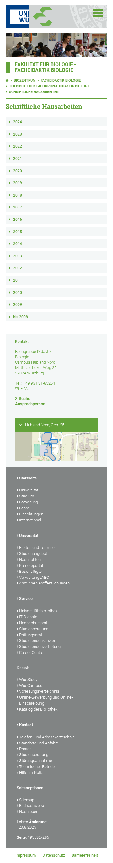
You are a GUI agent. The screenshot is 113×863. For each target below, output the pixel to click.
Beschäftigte (30, 571)
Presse (25, 748)
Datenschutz (53, 855)
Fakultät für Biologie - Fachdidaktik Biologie (45, 67)
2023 (17, 134)
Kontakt (26, 724)
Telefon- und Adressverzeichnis (47, 737)
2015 (17, 232)
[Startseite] (7, 81)
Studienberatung (33, 628)
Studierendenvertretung (40, 646)
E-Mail (25, 388)
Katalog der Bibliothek (38, 709)
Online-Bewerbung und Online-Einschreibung (46, 700)
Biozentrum (25, 81)
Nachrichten (30, 559)
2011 (17, 280)
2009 (17, 304)
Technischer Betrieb (37, 766)
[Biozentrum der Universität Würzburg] (50, 16)
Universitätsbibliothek (38, 610)
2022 (17, 146)
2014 (17, 244)
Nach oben (28, 811)
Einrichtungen (31, 514)
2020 (17, 171)
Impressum (25, 855)
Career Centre (31, 652)
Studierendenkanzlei (37, 640)
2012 (17, 268)
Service (26, 598)
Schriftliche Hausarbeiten (34, 92)
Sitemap (26, 799)
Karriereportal (31, 565)
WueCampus (30, 685)
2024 (17, 122)
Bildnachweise (32, 805)
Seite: (22, 837)
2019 (17, 183)
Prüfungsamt (30, 634)
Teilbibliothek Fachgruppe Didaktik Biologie (49, 86)
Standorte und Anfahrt (38, 743)
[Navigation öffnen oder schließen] (98, 13)
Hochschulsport (33, 622)
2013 (17, 256)
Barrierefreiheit (85, 855)
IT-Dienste (28, 616)
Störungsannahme (35, 760)
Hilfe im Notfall (32, 772)
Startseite (28, 478)
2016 (17, 219)
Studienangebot (33, 553)
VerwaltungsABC (34, 577)
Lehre (24, 508)
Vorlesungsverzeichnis (39, 691)
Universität (28, 490)
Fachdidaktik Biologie (61, 81)
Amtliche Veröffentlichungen (44, 583)
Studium (26, 496)
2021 (17, 158)
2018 (17, 195)
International (30, 520)
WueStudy (28, 679)
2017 (17, 207)
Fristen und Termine (37, 547)
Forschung (28, 502)
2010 (17, 293)
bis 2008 (20, 317)
